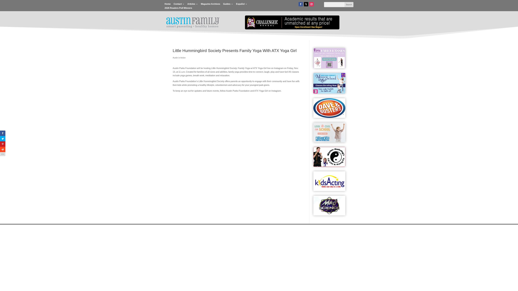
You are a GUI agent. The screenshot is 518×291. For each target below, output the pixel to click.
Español (240, 4)
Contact (178, 4)
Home (168, 4)
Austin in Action (179, 58)
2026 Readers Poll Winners (178, 8)
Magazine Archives (210, 4)
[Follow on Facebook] (301, 4)
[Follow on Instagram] (311, 4)
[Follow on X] (306, 4)
